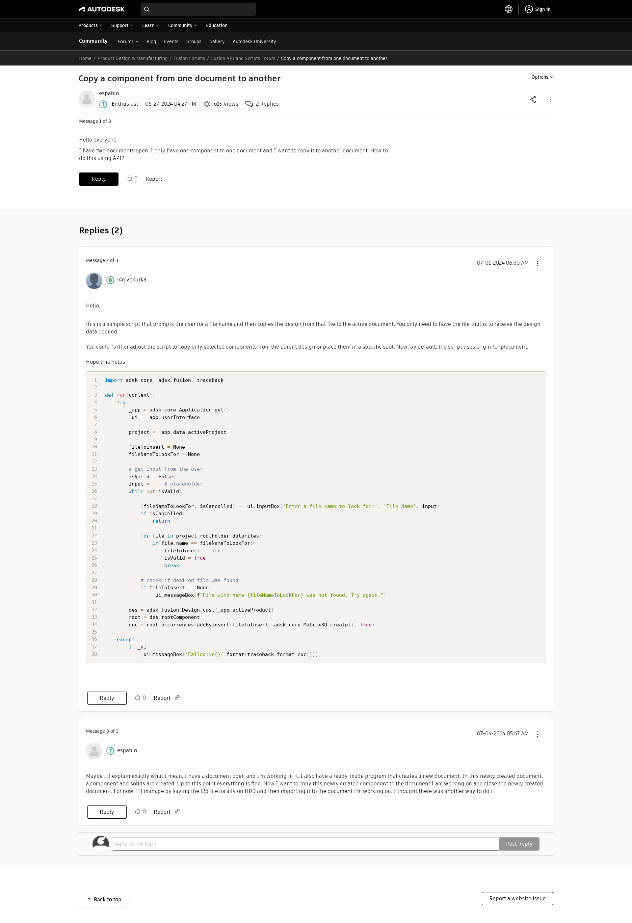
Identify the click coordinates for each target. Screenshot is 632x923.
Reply (99, 179)
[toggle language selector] (509, 9)
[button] (550, 99)
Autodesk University (254, 41)
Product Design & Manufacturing (132, 58)
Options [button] (540, 77)
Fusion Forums (189, 58)
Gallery (217, 41)
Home (85, 58)
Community (93, 41)
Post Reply (519, 844)
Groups (193, 41)
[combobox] (198, 9)
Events (171, 41)
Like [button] (129, 178)
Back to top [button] (107, 899)
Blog (151, 41)
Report (153, 179)
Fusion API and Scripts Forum (243, 58)
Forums (126, 41)
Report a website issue (517, 898)
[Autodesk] (102, 9)
